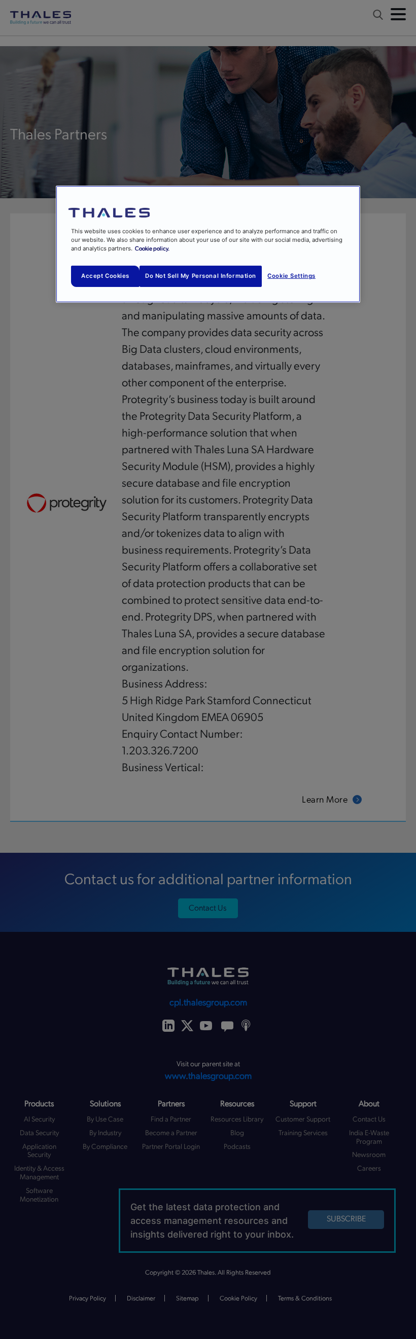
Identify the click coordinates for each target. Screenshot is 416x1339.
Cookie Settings (291, 275)
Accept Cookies (105, 275)
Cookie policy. (152, 248)
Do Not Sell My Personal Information (200, 275)
